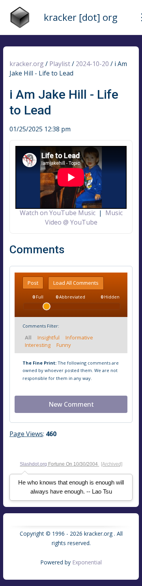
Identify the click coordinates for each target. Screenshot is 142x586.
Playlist (59, 63)
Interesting (37, 344)
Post (33, 282)
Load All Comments (76, 282)
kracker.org (26, 63)
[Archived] (111, 464)
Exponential (87, 562)
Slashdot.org (33, 464)
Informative (79, 337)
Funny (63, 344)
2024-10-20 (92, 63)
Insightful (48, 337)
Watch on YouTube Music (57, 212)
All (28, 337)
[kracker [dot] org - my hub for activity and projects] (19, 17)
